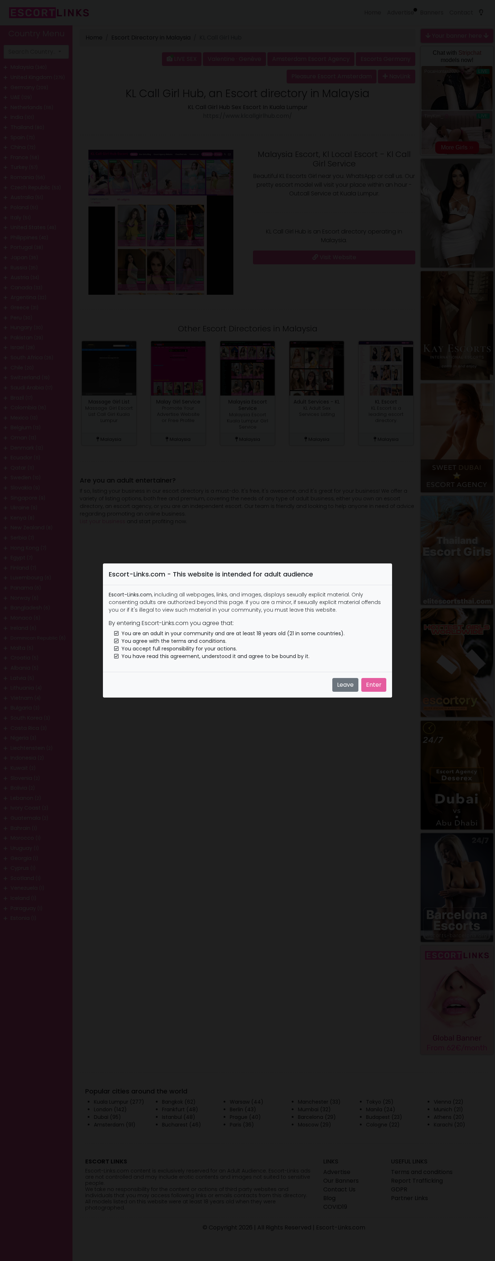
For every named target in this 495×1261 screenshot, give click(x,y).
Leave (345, 685)
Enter (374, 685)
